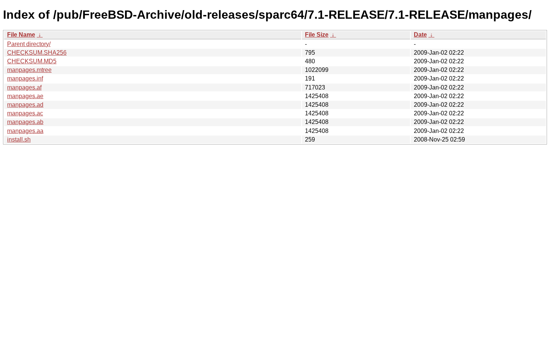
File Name (21, 34)
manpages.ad (25, 104)
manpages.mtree (29, 70)
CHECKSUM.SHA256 (37, 52)
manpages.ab (25, 122)
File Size (317, 34)
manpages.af (24, 87)
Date (420, 34)
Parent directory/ (29, 44)
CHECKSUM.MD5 (31, 61)
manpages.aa (25, 131)
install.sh (19, 139)
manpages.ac (25, 113)
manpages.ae (25, 96)
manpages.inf (25, 78)
